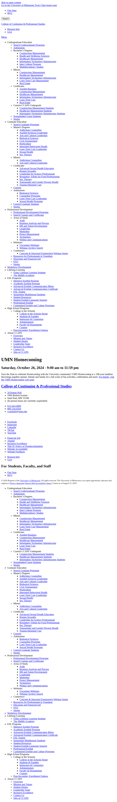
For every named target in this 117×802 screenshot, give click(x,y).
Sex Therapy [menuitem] (26, 154)
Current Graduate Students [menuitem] (26, 204)
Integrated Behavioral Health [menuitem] (33, 146)
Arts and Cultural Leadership (33, 581)
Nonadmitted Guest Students (27, 562)
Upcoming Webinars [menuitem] (29, 245)
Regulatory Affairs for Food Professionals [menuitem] (40, 176)
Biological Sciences (29, 584)
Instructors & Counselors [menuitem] (31, 319)
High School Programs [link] (18, 308)
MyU (9, 13)
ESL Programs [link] (14, 278)
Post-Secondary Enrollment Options (30, 776)
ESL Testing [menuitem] (19, 291)
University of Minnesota (30, 480)
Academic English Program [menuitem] (26, 283)
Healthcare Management (31, 504)
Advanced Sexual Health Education (37, 614)
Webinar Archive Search (31, 694)
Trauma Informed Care (30, 631)
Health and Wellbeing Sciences (34, 502)
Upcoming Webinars (29, 691)
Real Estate (25, 529)
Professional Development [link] (20, 209)
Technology (25, 683)
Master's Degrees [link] (21, 127)
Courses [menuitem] (17, 187)
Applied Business (28, 535)
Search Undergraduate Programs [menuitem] (29, 45)
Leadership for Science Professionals (37, 620)
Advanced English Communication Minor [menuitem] (33, 286)
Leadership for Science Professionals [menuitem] (37, 174)
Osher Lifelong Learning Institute (29, 718)
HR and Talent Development (33, 672)
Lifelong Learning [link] (16, 270)
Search (5, 19)
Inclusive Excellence (17, 443)
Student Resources (22, 743)
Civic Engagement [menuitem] (28, 141)
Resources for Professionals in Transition (33, 702)
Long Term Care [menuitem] (27, 100)
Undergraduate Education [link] (19, 42)
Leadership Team (21, 790)
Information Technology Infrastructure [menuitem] (38, 61)
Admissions (19, 493)
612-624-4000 (14, 406)
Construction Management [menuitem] (32, 53)
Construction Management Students (37, 554)
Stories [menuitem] (16, 119)
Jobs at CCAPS (20, 798)
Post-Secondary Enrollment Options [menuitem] (30, 330)
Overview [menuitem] (18, 335)
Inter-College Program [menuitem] (30, 64)
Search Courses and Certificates (28, 661)
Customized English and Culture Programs (33, 751)
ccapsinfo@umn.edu (17, 411)
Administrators (27, 768)
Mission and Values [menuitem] (22, 338)
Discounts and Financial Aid (27, 705)
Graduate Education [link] (17, 121)
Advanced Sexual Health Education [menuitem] (37, 168)
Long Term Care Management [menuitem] (34, 80)
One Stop (11, 10)
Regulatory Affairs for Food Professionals (40, 622)
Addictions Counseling (31, 576)
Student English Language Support (30, 746)
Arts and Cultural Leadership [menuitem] (33, 135)
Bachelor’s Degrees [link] (22, 50)
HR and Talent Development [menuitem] (33, 226)
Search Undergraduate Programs (29, 491)
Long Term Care (27, 546)
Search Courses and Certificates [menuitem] (28, 215)
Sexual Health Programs (31, 647)
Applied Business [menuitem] (28, 89)
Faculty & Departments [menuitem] (31, 324)
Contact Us (18, 795)
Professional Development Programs (30, 658)
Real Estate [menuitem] (25, 83)
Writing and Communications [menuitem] (34, 239)
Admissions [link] (19, 190)
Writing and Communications (34, 685)
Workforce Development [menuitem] (19, 267)
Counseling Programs (30, 642)
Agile (22, 666)
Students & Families (29, 762)
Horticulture (25, 589)
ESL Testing (19, 737)
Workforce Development (19, 713)
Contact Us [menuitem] (18, 349)
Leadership (25, 674)
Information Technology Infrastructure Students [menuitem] (42, 113)
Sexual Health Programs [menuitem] (31, 201)
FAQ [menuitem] (15, 261)
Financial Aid (13, 438)
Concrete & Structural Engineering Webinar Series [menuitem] (44, 253)
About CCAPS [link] (14, 333)
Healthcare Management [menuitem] (31, 58)
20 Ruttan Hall (14, 392)
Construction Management (32, 499)
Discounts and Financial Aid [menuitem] (27, 259)
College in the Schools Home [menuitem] (34, 313)
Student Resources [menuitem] (22, 297)
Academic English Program (26, 729)
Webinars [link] (17, 242)
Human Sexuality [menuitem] (28, 171)
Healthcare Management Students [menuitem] (36, 111)
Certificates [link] (18, 86)
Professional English (23, 748)
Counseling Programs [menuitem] (30, 196)
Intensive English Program (26, 727)
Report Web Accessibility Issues (38, 483)
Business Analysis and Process (34, 669)
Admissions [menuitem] (19, 47)
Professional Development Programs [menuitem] (30, 212)
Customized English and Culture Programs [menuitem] (33, 305)
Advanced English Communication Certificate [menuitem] (35, 289)
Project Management (29, 680)
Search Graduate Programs (26, 570)
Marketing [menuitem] (24, 231)
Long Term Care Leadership (33, 595)
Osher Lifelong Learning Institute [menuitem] (29, 272)
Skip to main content (11, 2)
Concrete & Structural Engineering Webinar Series (44, 699)
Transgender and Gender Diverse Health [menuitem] (39, 182)
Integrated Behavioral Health (33, 592)
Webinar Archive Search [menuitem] (31, 248)
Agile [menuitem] (22, 220)
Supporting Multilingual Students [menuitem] (29, 294)
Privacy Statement (17, 483)
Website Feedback (16, 451)
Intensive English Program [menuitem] (26, 281)
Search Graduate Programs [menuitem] (26, 124)
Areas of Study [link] (20, 217)
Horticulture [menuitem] (25, 143)
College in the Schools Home (34, 759)
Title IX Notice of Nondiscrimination (25, 446)
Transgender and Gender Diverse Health (39, 628)
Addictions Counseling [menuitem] (31, 130)
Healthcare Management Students (36, 557)
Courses (17, 633)
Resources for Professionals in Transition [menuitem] (33, 256)
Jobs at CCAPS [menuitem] (20, 352)
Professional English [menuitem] (23, 302)
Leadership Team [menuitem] (21, 344)
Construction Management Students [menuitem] (37, 108)
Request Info (13, 29)
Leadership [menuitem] (25, 228)
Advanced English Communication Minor (33, 732)
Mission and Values (22, 784)
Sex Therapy (26, 600)
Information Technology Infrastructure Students (42, 559)
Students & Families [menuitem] (29, 316)
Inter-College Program (30, 510)
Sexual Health (26, 598)
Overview (18, 781)
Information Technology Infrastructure (38, 507)
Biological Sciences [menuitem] (29, 138)
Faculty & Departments (31, 770)
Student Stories (20, 787)
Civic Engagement (28, 587)
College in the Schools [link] (24, 311)
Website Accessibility (17, 449)
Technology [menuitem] (25, 237)
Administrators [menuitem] (27, 322)
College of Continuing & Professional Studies (23, 24)
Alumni (11, 440)
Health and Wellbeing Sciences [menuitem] (34, 56)
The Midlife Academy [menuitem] (24, 275)
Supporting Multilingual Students (29, 740)
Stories (16, 565)
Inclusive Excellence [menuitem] (23, 346)
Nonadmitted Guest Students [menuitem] (27, 116)
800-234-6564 (14, 408)
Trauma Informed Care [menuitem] (30, 185)
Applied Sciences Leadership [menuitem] (34, 132)
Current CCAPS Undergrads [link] (27, 105)
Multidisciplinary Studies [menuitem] (31, 67)
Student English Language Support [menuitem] (30, 300)
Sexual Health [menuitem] (26, 152)
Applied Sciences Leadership (34, 578)
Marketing (24, 677)
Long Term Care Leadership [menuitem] (33, 149)
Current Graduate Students (26, 650)
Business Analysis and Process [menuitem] (34, 223)
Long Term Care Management (34, 526)
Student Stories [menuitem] (20, 341)
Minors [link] (16, 69)
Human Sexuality (28, 617)
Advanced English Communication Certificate (35, 735)
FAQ (15, 707)
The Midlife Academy (24, 721)
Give (9, 32)
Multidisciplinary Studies (31, 513)
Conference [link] (19, 250)
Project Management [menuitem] (29, 234)
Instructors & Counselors (31, 765)
